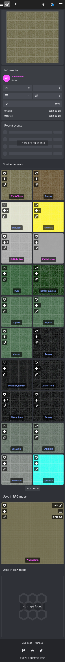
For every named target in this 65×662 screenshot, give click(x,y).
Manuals (39, 643)
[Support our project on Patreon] (15, 4)
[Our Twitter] (41, 650)
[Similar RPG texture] (16, 185)
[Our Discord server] (32, 650)
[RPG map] (32, 533)
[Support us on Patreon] (23, 650)
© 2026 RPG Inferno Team (32, 658)
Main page (27, 643)
